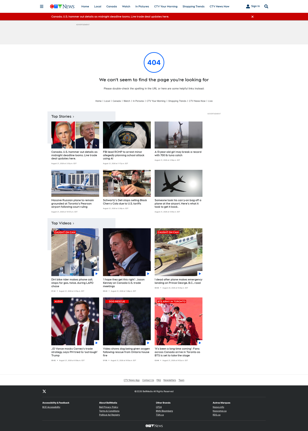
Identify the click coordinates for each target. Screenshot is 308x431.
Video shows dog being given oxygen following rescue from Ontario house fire (126, 352)
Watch (126, 6)
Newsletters (169, 380)
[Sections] (41, 6)
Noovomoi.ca (220, 410)
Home (85, 6)
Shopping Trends (194, 6)
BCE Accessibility (51, 407)
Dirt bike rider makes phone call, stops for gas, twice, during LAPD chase (72, 283)
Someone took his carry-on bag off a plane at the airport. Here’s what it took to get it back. (178, 204)
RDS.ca (216, 414)
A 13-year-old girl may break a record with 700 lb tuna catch (178, 153)
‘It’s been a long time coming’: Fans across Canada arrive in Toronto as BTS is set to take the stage (177, 352)
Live (210, 101)
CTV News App (132, 380)
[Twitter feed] (44, 391)
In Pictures (142, 6)
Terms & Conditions (109, 410)
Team (181, 380)
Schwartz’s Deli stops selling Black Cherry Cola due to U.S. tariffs (125, 202)
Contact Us (148, 380)
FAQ (159, 380)
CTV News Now (219, 6)
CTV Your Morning (165, 6)
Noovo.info (218, 407)
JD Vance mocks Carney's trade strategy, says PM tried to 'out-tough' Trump (74, 352)
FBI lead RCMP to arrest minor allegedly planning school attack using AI (123, 155)
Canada (111, 6)
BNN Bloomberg (164, 410)
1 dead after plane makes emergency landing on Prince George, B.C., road (178, 281)
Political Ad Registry (109, 414)
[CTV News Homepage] (62, 6)
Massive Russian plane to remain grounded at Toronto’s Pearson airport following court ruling (72, 204)
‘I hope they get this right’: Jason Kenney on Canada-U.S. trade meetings (124, 283)
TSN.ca (160, 414)
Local (97, 6)
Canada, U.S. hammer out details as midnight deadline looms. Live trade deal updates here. (74, 155)
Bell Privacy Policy (108, 407)
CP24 (159, 407)
